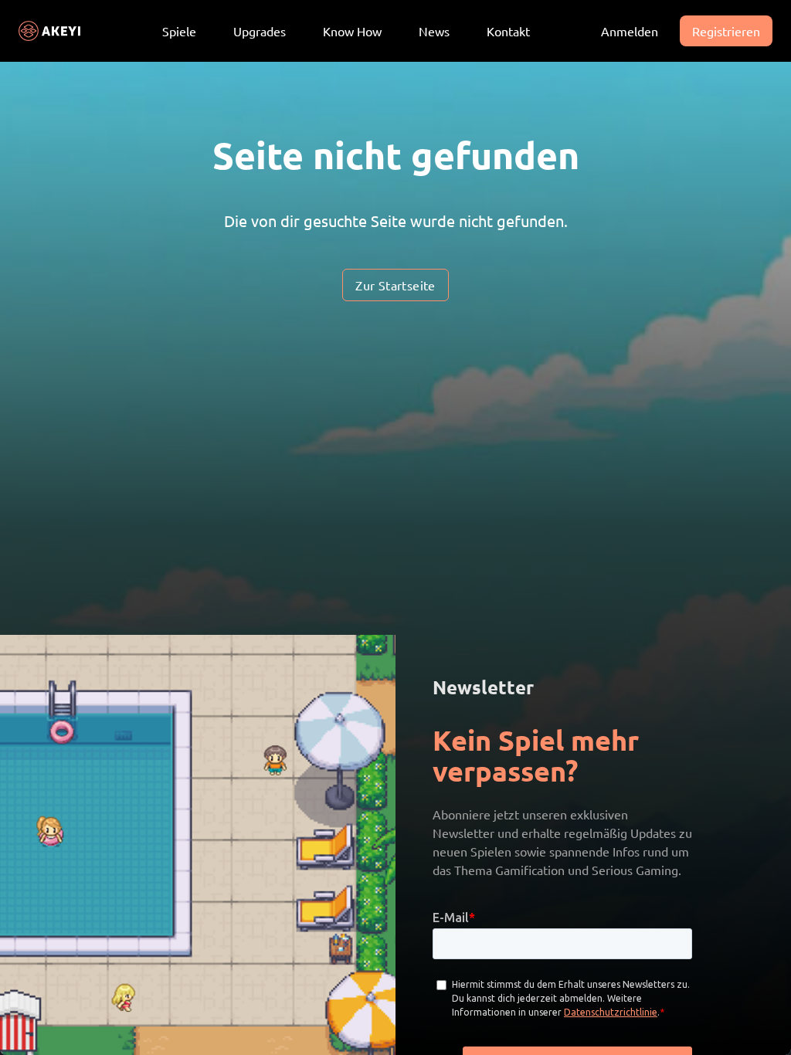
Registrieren (726, 31)
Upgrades (259, 31)
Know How (352, 31)
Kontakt (508, 31)
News (434, 31)
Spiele (179, 31)
